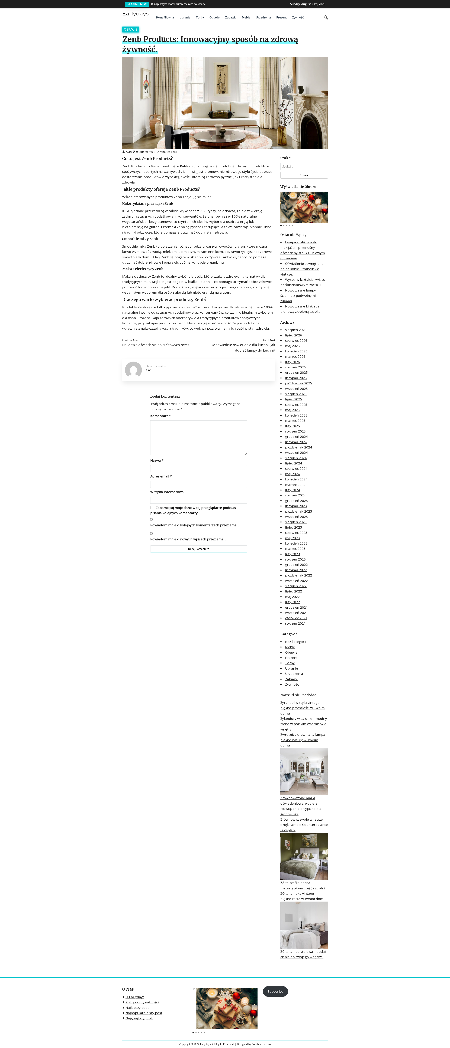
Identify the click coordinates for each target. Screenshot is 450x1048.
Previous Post (130, 340)
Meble (246, 17)
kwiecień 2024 (296, 479)
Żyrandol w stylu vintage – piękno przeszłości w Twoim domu (302, 708)
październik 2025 (298, 383)
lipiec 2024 (293, 463)
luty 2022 (292, 602)
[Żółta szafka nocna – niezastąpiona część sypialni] (304, 856)
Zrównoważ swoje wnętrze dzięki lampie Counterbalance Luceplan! (304, 824)
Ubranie (184, 17)
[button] (324, 206)
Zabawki (230, 17)
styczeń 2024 (295, 495)
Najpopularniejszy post (144, 1013)
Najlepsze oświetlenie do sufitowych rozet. (156, 344)
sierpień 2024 (296, 458)
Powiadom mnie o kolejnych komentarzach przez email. (194, 525)
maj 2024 (292, 474)
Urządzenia (263, 17)
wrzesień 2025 (296, 388)
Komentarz (160, 416)
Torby (200, 17)
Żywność (298, 17)
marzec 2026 (295, 356)
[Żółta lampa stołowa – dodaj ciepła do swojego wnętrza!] (304, 925)
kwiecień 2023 (296, 543)
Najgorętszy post (139, 1018)
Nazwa (156, 460)
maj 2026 (292, 345)
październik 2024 (298, 447)
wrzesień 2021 (296, 612)
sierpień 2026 (296, 330)
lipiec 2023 (293, 527)
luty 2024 (292, 490)
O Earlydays (135, 997)
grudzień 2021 (296, 607)
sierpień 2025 (296, 394)
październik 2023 (298, 511)
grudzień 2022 (296, 564)
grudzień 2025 (296, 372)
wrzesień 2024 (296, 452)
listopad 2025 (296, 378)
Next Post (269, 340)
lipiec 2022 (293, 591)
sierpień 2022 (296, 586)
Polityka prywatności (142, 1002)
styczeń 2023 (295, 559)
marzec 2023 (295, 548)
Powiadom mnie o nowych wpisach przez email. (188, 539)
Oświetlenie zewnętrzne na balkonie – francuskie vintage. (301, 269)
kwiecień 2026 (296, 351)
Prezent (281, 17)
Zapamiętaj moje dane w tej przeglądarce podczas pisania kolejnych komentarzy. (193, 510)
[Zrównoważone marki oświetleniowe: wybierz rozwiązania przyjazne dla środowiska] (304, 771)
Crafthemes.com (261, 1044)
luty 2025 (292, 426)
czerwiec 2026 (296, 340)
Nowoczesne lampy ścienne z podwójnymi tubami (298, 295)
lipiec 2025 (293, 399)
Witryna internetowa (167, 492)
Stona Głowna (165, 17)
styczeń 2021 (295, 623)
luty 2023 (292, 554)
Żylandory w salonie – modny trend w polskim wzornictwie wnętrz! (303, 724)
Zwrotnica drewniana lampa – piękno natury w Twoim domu (304, 740)
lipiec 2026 (293, 335)
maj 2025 (292, 410)
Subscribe (275, 991)
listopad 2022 (296, 570)
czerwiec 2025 (296, 404)
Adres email (161, 476)
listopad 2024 (296, 442)
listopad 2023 (296, 506)
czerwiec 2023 (296, 532)
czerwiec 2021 (296, 618)
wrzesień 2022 (296, 580)
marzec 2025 (295, 420)
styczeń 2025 (295, 431)
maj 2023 (292, 538)
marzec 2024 (295, 484)
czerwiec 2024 (296, 468)
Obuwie (215, 17)
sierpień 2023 (296, 522)
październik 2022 (298, 575)
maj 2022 (292, 596)
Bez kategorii (295, 641)
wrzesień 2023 (296, 516)
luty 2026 (292, 362)
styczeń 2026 (295, 367)
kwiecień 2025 (296, 415)
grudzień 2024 (296, 436)
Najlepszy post (137, 1007)
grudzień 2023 (296, 500)
